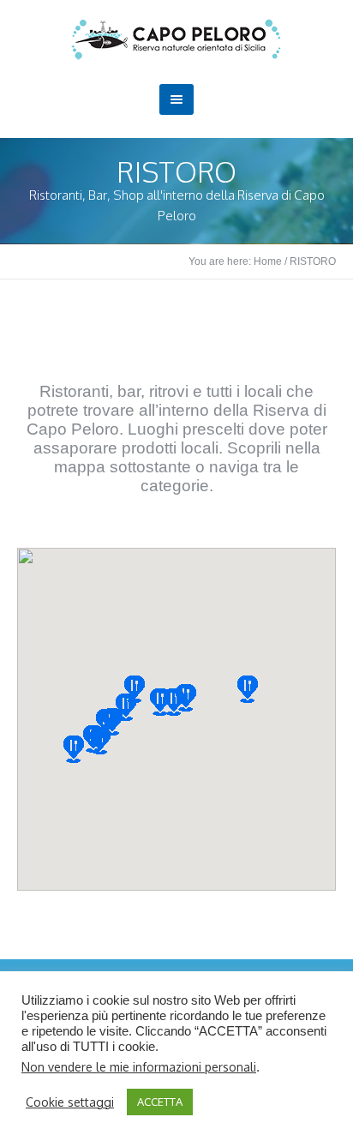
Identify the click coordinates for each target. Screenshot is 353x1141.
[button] (247, 689)
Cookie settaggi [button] (70, 1102)
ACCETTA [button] (159, 1101)
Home (268, 261)
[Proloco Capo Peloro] (176, 39)
